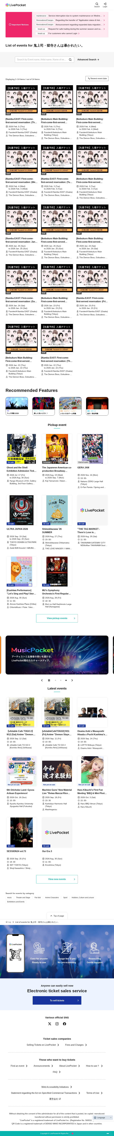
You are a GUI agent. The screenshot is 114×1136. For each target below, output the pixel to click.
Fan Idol (38, 898)
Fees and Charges (74, 1045)
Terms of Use (92, 1093)
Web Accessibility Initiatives (55, 1087)
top (9, 922)
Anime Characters (52, 898)
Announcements (42, 1066)
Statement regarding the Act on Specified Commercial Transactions (44, 1093)
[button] (41, 680)
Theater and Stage (23, 898)
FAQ (55, 1072)
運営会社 (53, 1099)
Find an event (17, 1066)
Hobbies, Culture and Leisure (83, 898)
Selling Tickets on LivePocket (41, 1045)
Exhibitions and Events (15, 902)
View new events (57, 879)
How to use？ (92, 1066)
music (9, 898)
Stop (49, 680)
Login (105, 7)
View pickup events (57, 618)
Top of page (59, 916)
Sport (65, 898)
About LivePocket (68, 1066)
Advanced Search (86, 59)
